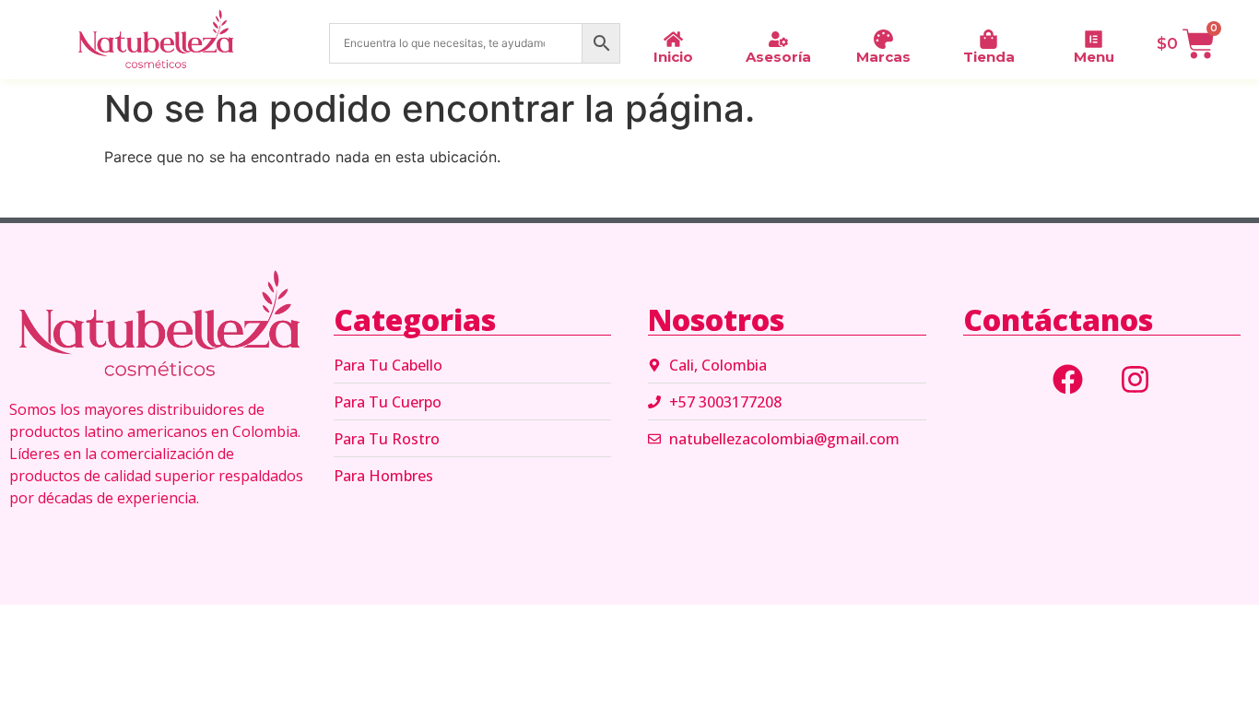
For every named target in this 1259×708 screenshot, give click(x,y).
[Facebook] (1068, 379)
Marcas (883, 56)
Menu (1094, 56)
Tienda (989, 56)
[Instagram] (1135, 379)
